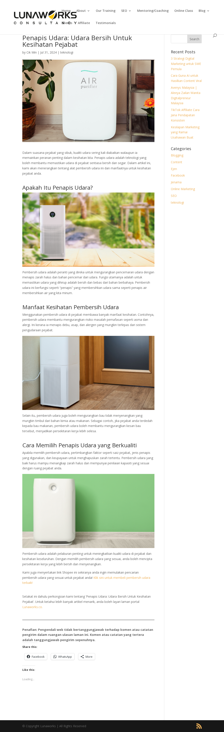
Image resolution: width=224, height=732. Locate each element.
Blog (202, 11)
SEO (124, 11)
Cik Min (31, 52)
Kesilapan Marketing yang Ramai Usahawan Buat (185, 132)
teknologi (66, 52)
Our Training (106, 11)
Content (176, 162)
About (81, 11)
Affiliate (84, 23)
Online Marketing (183, 189)
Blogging (177, 155)
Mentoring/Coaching (153, 11)
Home (66, 11)
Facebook (178, 175)
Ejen (174, 169)
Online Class (183, 11)
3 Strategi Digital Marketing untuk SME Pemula (186, 63)
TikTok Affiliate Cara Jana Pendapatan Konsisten (185, 115)
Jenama (176, 182)
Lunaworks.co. (32, 607)
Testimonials (106, 23)
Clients (67, 23)
